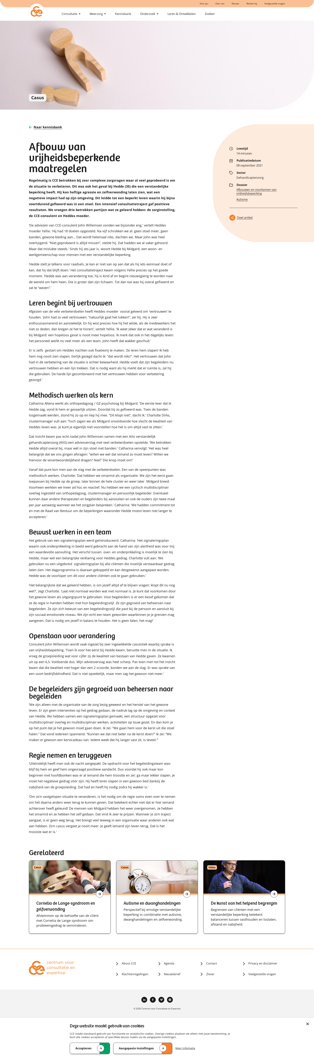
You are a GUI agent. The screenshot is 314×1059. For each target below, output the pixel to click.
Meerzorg (96, 14)
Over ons (219, 3)
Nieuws (235, 3)
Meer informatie (185, 1048)
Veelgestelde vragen (274, 3)
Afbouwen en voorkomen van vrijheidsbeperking (256, 191)
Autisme (242, 199)
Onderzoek (147, 14)
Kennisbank (123, 14)
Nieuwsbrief (172, 974)
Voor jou (204, 3)
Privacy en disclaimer (262, 963)
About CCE (129, 963)
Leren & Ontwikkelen (182, 14)
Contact (211, 963)
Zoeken (210, 14)
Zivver (210, 974)
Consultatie (69, 14)
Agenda (169, 963)
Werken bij (251, 3)
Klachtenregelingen (135, 974)
